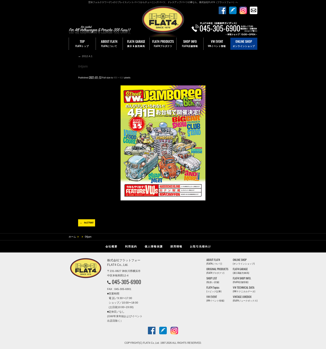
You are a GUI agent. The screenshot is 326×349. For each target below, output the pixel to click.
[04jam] (163, 142)
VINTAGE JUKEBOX (245, 298)
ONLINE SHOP (244, 43)
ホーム (72, 236)
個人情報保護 (154, 246)
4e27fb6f (88, 222)
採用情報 (176, 246)
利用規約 (131, 246)
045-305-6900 (126, 281)
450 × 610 (118, 77)
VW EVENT (217, 43)
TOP (82, 43)
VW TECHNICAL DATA (244, 289)
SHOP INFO (190, 43)
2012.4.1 (85, 56)
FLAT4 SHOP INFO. (242, 280)
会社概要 (111, 246)
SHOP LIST (212, 280)
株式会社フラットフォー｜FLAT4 (163, 21)
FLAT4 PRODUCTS (163, 43)
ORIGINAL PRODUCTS (217, 271)
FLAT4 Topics (213, 289)
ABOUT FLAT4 (109, 43)
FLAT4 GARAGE (136, 43)
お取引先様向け (200, 246)
